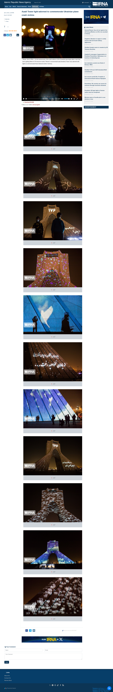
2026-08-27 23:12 (89, 44)
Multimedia (35, 6)
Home (6, 6)
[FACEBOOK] (60, 685)
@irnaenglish (36, 104)
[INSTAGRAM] (55, 685)
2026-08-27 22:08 (89, 51)
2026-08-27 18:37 (89, 94)
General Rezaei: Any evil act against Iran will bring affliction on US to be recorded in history (96, 31)
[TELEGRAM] (52, 685)
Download (29, 102)
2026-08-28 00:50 (89, 35)
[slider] (41, 99)
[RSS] (63, 685)
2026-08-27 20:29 (89, 59)
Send (6, 662)
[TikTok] (58, 685)
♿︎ (109, 688)
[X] (50, 685)
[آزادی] (52, 127)
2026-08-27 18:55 (89, 87)
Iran (10, 6)
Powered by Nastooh (11, 688)
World (14, 6)
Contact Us (7, 678)
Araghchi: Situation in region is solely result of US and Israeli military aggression (95, 40)
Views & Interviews (22, 6)
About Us (7, 675)
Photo (29, 6)
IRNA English (17, 2)
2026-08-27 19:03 (89, 80)
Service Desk (8, 680)
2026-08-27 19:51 (89, 73)
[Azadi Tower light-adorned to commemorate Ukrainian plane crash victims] (52, 38)
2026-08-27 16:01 (89, 101)
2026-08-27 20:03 (89, 66)
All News (41, 6)
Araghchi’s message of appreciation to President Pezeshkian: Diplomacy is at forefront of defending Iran (95, 56)
